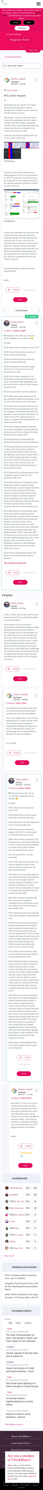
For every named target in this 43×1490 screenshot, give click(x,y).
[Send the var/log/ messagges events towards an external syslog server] (4, 310)
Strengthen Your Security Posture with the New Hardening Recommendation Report (21, 1286)
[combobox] (21, 66)
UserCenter (22, 1487)
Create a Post (33, 50)
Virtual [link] (18, 1323)
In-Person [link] (28, 1323)
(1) (22, 1156)
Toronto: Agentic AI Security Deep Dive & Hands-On (22, 1354)
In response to (15, 331)
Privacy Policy (25, 1485)
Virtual (9, 1329)
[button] (15, 22)
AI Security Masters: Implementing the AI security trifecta (19, 1401)
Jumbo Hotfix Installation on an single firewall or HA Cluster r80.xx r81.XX (21, 1296)
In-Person (10, 1347)
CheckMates (13, 1424)
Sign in (10, 1465)
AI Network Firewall (13, 57)
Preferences (22, 28)
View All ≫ (9, 1256)
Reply (20, 299)
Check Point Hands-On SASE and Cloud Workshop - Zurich (20, 1370)
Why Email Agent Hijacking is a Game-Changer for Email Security (22, 1385)
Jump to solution (12, 90)
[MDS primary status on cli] (39, 310)
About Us (35, 1485)
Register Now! (20, 39)
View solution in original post (15, 563)
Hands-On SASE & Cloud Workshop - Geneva (18, 1415)
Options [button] (38, 57)
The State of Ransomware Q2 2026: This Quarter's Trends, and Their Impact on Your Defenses (21, 1338)
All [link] (10, 1323)
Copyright (15, 1485)
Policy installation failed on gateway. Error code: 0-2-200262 (21, 1276)
